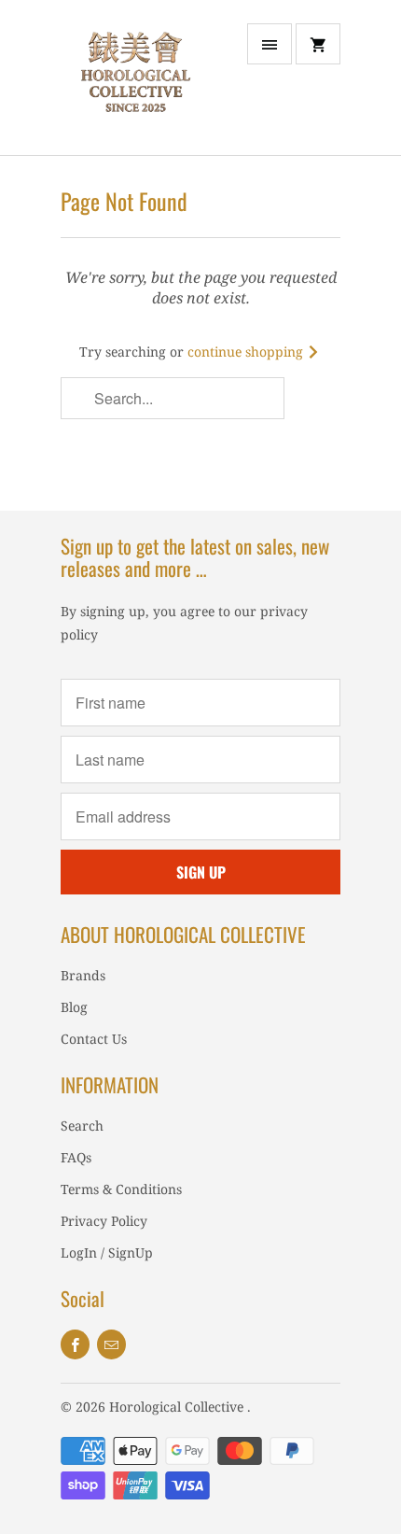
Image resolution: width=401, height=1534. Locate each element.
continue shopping (247, 351)
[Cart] (318, 43)
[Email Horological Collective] (111, 1344)
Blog (74, 1007)
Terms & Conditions (121, 1189)
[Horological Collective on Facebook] (75, 1344)
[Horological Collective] (135, 84)
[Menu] (269, 43)
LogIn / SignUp (107, 1252)
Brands (83, 975)
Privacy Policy (104, 1221)
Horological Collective (178, 1406)
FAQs (76, 1157)
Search (82, 1125)
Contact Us (94, 1039)
